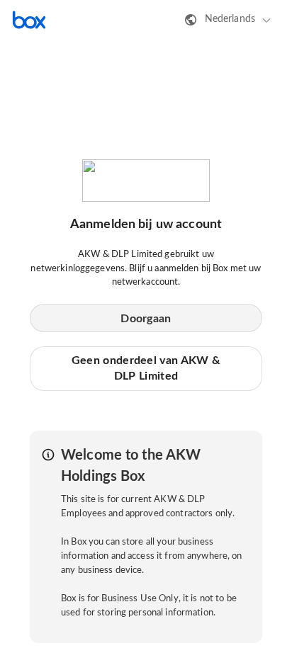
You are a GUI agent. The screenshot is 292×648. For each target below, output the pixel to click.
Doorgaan (145, 318)
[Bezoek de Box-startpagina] (29, 20)
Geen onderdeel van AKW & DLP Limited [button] (146, 368)
